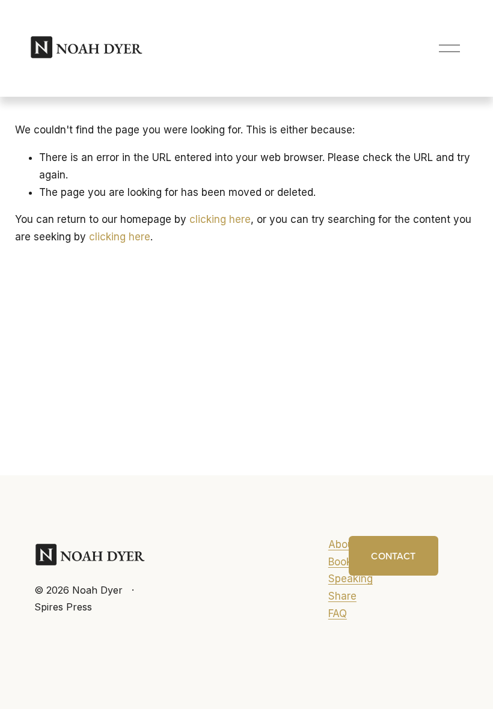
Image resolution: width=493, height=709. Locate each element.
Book (340, 562)
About (342, 544)
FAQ (337, 613)
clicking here (220, 219)
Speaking (350, 579)
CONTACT (393, 555)
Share (342, 596)
